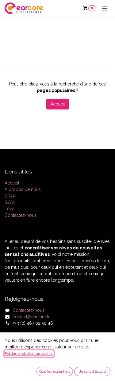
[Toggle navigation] (104, 8)
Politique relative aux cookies (29, 353)
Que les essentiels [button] (54, 371)
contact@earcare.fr (31, 316)
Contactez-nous (20, 215)
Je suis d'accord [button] (92, 371)
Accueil (57, 103)
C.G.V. (10, 195)
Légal (10, 208)
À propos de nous (23, 189)
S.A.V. (10, 202)
